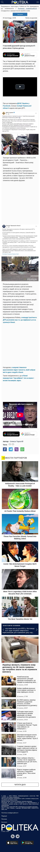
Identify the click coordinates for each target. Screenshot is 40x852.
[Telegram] (11, 449)
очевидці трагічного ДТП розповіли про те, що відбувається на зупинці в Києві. (20, 320)
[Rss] (13, 836)
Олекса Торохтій (16, 441)
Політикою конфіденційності (27, 8)
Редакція (4, 816)
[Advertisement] (20, 203)
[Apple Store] (12, 843)
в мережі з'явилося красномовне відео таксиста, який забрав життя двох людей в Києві (19, 370)
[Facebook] (5, 449)
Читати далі (20, 785)
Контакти (4, 822)
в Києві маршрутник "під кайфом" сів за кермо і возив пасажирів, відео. (18, 378)
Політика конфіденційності (9, 813)
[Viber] (16, 449)
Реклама (4, 819)
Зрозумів (20, 14)
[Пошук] (2, 2)
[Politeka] (20, 2)
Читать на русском (31, 18)
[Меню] (38, 2)
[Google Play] (27, 843)
